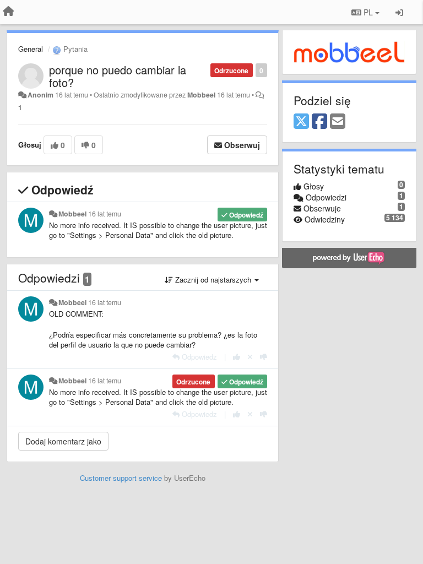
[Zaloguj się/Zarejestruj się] (399, 12)
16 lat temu (104, 214)
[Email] (337, 121)
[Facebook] (319, 121)
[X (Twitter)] (301, 121)
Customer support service (121, 478)
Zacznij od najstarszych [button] (213, 279)
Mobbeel (201, 95)
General (30, 49)
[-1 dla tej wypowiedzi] (263, 356)
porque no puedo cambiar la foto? (117, 76)
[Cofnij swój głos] (250, 356)
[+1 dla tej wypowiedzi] (236, 356)
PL (368, 12)
